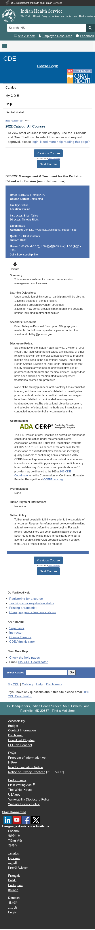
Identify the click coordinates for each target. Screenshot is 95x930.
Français (14, 875)
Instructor (16, 632)
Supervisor (16, 628)
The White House (20, 789)
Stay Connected (14, 812)
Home (8, 121)
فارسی (12, 907)
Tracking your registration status (31, 603)
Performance (17, 780)
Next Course (48, 164)
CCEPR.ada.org (53, 479)
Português (15, 885)
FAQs (12, 752)
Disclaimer (15, 735)
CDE (9, 58)
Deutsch (14, 897)
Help (9, 104)
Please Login (47, 66)
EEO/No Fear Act (20, 745)
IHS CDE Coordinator (33, 662)
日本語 (12, 902)
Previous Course (48, 153)
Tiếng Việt (15, 840)
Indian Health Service (42, 11)
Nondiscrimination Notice (25, 767)
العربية (12, 862)
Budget (13, 725)
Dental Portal (15, 112)
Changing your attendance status (32, 612)
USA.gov (14, 794)
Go (72, 672)
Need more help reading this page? (65, 141)
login (35, 141)
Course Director (20, 637)
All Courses (54, 158)
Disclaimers (54, 684)
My (13, 684)
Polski (12, 880)
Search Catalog (15, 672)
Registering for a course (26, 598)
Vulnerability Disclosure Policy (28, 799)
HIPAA (12, 762)
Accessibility (16, 721)
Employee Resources (57, 36)
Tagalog (13, 853)
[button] (90, 27)
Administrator (22, 641)
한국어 (12, 845)
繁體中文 (14, 835)
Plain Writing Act (19, 785)
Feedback (87, 36)
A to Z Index (26, 36)
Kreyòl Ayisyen (18, 867)
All (21, 121)
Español (13, 831)
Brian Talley (31, 215)
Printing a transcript (22, 607)
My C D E (12, 95)
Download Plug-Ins (21, 740)
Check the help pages (24, 657)
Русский (14, 858)
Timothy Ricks (30, 219)
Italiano (13, 890)
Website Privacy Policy (24, 804)
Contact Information (22, 730)
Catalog (11, 87)
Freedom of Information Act (27, 757)
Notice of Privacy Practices (26, 772)
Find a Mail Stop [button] (63, 710)
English (13, 912)
